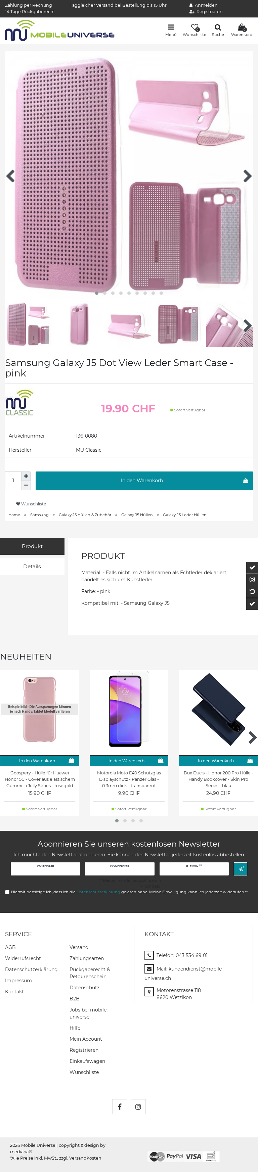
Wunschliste (33, 503)
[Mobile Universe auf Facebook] (120, 1106)
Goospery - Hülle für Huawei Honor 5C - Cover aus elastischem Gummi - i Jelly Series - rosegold (40, 779)
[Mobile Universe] (60, 30)
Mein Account (86, 1039)
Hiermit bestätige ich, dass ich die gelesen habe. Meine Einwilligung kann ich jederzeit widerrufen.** (129, 892)
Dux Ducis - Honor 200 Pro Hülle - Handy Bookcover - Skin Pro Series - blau (218, 779)
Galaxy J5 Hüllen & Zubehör (85, 514)
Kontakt (14, 992)
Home (14, 514)
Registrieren (84, 1050)
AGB (10, 947)
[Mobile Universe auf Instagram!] (138, 1106)
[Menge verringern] (26, 485)
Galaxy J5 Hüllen (137, 514)
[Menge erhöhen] (26, 476)
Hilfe (75, 1028)
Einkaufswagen (87, 1061)
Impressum (18, 981)
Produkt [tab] (32, 546)
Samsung (39, 514)
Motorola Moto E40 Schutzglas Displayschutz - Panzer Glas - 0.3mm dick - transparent (129, 779)
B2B (75, 999)
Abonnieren (240, 868)
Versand (79, 947)
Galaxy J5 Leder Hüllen (185, 514)
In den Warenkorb (142, 481)
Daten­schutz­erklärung (31, 969)
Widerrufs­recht (23, 958)
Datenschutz (84, 988)
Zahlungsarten (87, 958)
